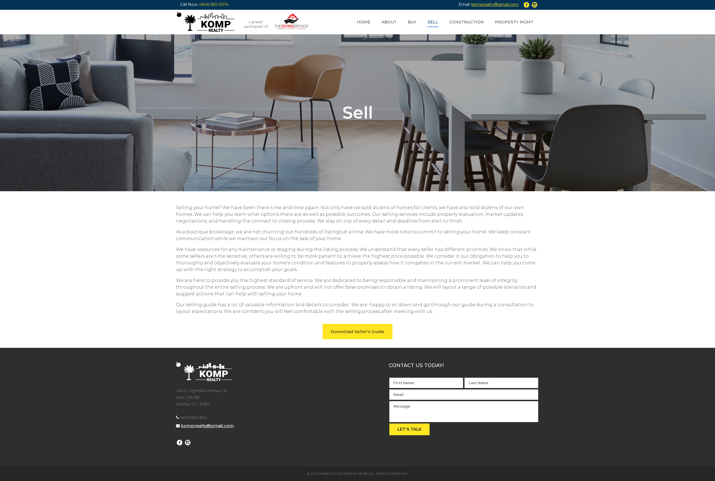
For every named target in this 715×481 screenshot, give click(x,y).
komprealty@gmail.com (207, 425)
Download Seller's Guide (357, 331)
